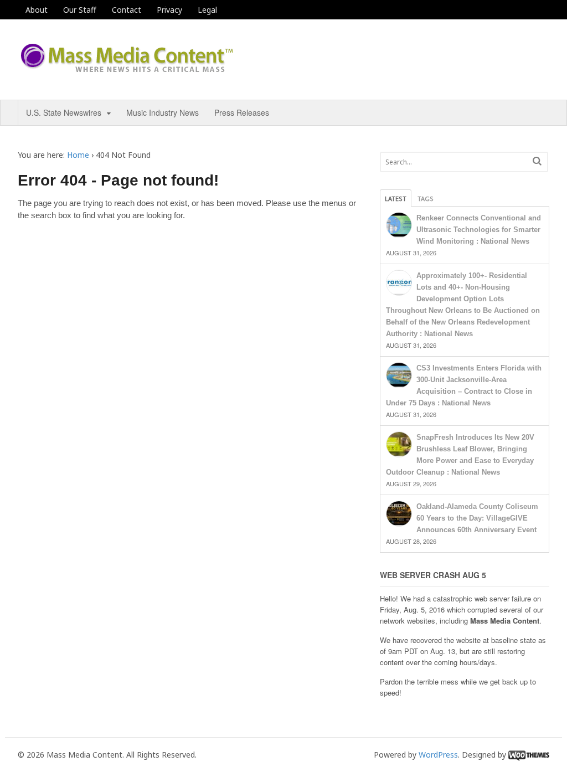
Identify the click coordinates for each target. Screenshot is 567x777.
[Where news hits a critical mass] (128, 69)
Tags (425, 198)
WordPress (438, 754)
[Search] (537, 161)
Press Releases (241, 112)
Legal (207, 9)
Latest (395, 198)
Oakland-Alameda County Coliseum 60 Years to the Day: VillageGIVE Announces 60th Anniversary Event (477, 518)
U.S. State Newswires (63, 112)
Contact (126, 9)
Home (78, 155)
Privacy (169, 9)
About (36, 9)
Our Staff (79, 9)
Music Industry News (162, 112)
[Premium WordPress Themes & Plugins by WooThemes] (528, 754)
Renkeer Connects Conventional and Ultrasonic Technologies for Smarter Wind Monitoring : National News (478, 229)
